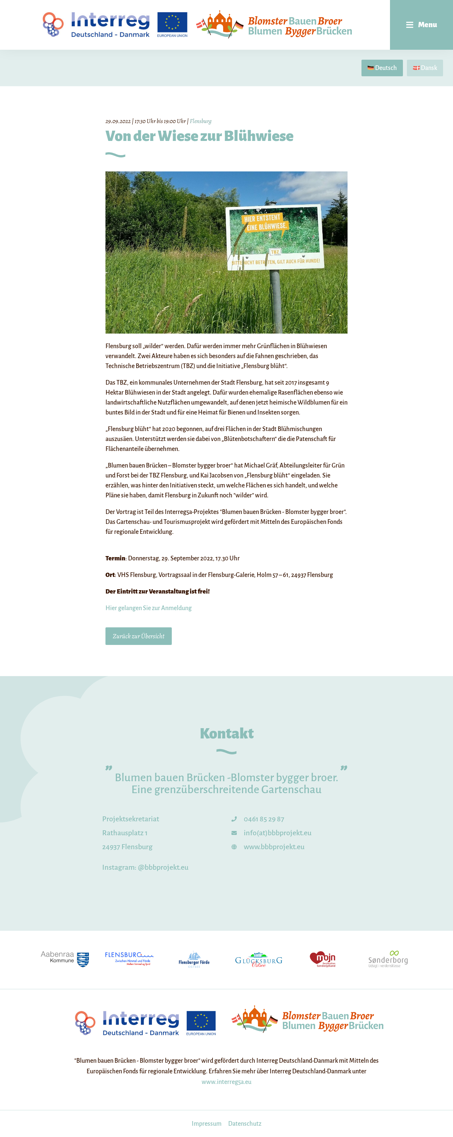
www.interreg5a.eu (226, 1082)
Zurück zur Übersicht (138, 636)
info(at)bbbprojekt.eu (277, 833)
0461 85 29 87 (264, 819)
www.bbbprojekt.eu (274, 847)
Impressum (207, 1123)
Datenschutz (244, 1123)
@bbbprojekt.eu (163, 867)
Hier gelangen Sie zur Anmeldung (148, 608)
